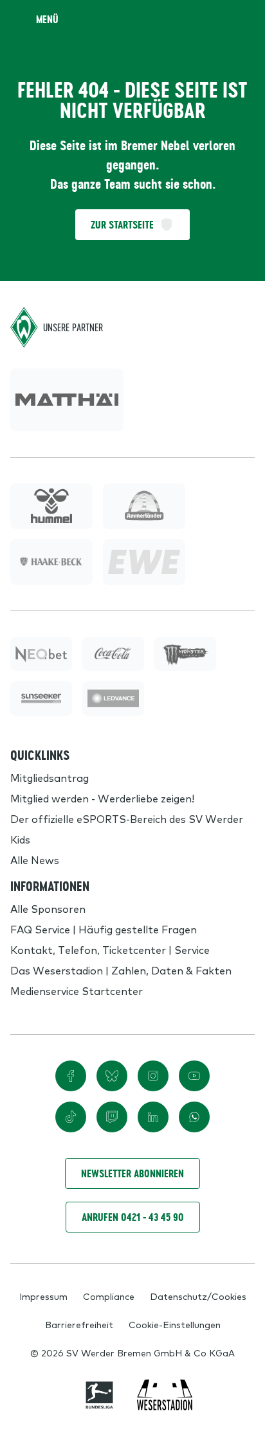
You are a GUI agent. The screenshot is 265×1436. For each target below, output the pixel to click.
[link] (66, 399)
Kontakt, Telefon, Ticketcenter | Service (110, 949)
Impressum (43, 1296)
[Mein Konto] (242, 19)
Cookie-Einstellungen (175, 1324)
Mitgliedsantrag (49, 777)
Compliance (108, 1296)
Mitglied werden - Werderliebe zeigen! (102, 798)
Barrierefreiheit (79, 1324)
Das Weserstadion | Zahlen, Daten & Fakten (121, 970)
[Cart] (216, 19)
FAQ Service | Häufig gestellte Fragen (103, 929)
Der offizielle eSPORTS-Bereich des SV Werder (126, 818)
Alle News (34, 859)
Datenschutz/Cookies (198, 1296)
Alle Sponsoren (48, 908)
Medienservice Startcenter (76, 990)
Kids (20, 839)
